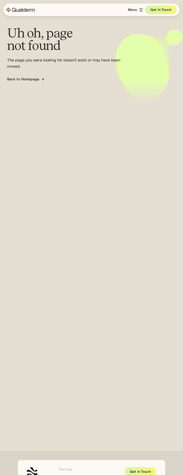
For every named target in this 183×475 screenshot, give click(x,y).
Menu (132, 10)
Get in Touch (160, 10)
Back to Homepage (23, 79)
